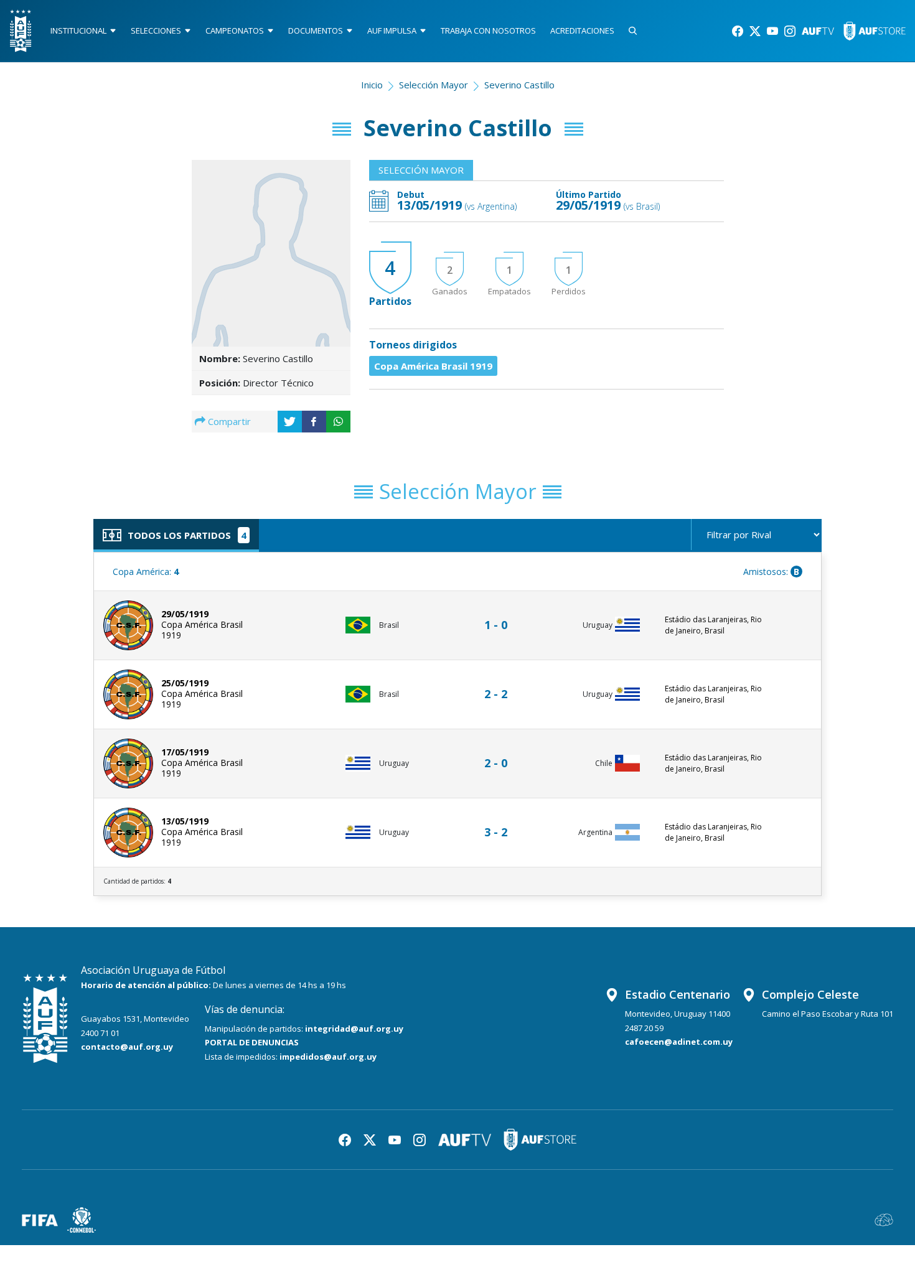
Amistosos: (771, 571)
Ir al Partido (499, 613)
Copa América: (146, 571)
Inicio (372, 84)
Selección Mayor (433, 84)
